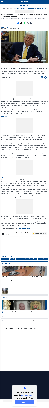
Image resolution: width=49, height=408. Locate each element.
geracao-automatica (22, 258)
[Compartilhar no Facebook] (18, 23)
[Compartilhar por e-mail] (28, 23)
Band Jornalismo (9, 8)
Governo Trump (42, 258)
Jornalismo (6, 2)
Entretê (15, 2)
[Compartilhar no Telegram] (45, 77)
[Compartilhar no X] (21, 23)
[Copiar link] (31, 23)
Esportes (11, 2)
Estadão (12, 258)
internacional (5, 258)
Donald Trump (33, 258)
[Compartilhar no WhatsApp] (24, 23)
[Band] (24, 2)
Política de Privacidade (27, 395)
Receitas (20, 2)
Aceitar (24, 402)
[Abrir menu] (2, 2)
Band (4, 8)
